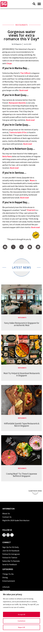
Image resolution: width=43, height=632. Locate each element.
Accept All (21, 614)
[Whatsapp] (21, 247)
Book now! (23, 90)
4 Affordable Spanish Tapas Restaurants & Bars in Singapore (21, 424)
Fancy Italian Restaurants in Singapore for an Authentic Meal (21, 324)
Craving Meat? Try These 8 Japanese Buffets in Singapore (21, 474)
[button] (39, 4)
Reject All (21, 627)
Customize (21, 621)
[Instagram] (8, 535)
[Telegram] (29, 247)
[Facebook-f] (4, 535)
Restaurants (21, 25)
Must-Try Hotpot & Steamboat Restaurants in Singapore (21, 374)
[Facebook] (5, 247)
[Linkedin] (38, 247)
